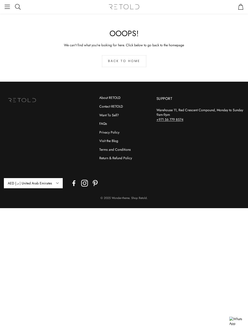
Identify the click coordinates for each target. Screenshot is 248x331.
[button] (7, 6)
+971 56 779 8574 (169, 119)
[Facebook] (73, 183)
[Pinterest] (95, 183)
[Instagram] (84, 183)
